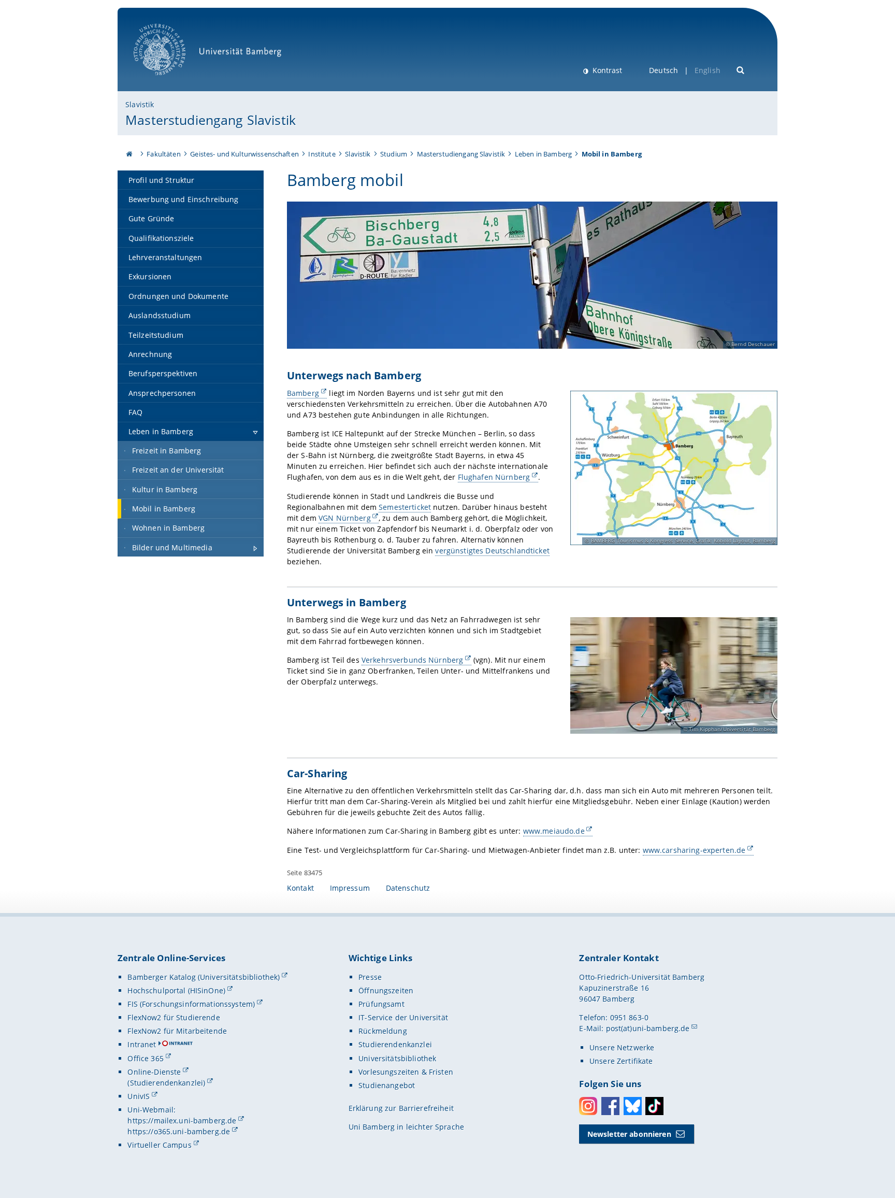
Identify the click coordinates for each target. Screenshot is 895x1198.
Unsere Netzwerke (621, 1047)
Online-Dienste (154, 1072)
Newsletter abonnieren (629, 1134)
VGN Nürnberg (345, 518)
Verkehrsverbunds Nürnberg (413, 660)
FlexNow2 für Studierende (173, 1017)
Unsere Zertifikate (621, 1061)
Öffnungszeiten (385, 990)
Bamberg (303, 393)
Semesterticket (405, 507)
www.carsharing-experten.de (694, 850)
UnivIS (138, 1096)
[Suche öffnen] (741, 69)
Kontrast (606, 70)
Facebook (610, 1106)
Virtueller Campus (159, 1145)
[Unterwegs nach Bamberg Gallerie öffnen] (673, 468)
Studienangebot (386, 1085)
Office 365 (145, 1058)
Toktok (654, 1106)
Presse (370, 977)
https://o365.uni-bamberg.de (178, 1131)
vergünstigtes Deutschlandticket (492, 550)
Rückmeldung (382, 1031)
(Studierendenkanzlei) (166, 1083)
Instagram (588, 1106)
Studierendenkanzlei (395, 1044)
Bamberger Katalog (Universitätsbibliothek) (203, 977)
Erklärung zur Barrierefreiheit (401, 1108)
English (707, 70)
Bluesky (633, 1106)
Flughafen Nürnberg (494, 477)
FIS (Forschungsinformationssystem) (191, 1004)
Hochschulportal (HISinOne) (176, 990)
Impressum (350, 888)
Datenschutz (408, 888)
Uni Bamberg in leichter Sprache (406, 1127)
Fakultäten (163, 154)
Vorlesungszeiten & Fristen (405, 1072)
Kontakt (300, 888)
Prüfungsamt (381, 1004)
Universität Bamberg (170, 80)
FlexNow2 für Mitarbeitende (177, 1031)
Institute (321, 154)
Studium (393, 154)
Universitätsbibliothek (397, 1058)
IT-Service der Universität (403, 1017)
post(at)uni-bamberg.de (648, 1028)
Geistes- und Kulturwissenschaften (244, 154)
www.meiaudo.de (554, 831)
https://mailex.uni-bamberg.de (181, 1120)
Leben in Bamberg (543, 154)
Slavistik (139, 104)
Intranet (141, 1044)
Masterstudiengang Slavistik (210, 120)
